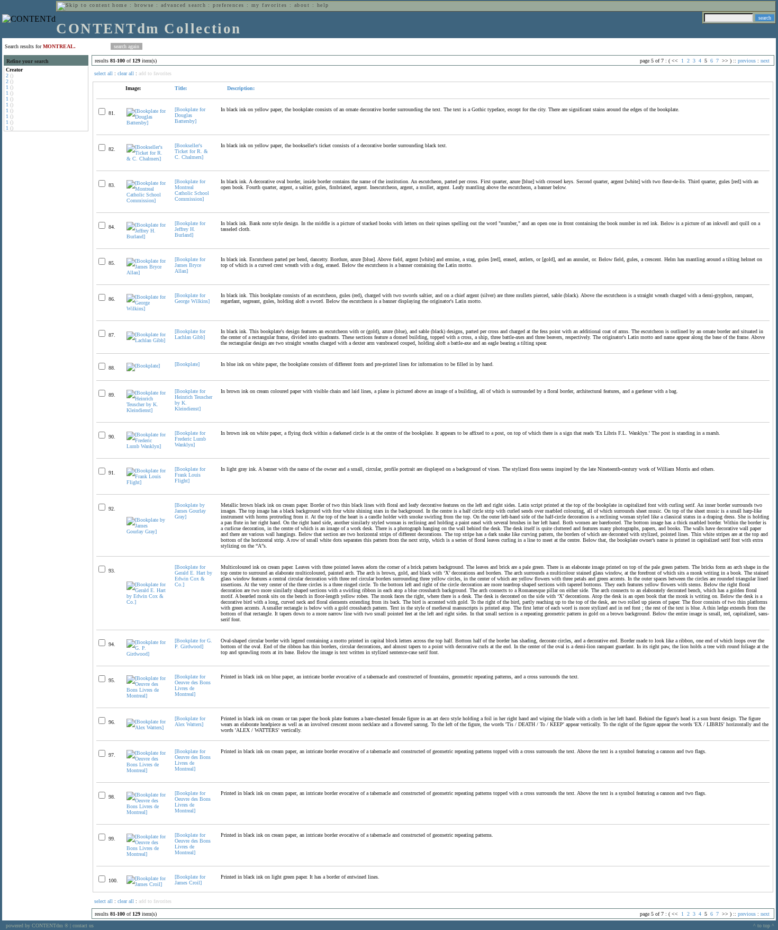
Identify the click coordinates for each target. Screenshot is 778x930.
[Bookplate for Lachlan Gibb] (190, 334)
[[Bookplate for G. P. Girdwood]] (146, 654)
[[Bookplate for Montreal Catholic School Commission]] (146, 200)
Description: (240, 88)
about (302, 5)
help (323, 5)
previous (747, 61)
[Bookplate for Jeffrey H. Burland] (190, 229)
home (119, 5)
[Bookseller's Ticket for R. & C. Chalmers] (191, 151)
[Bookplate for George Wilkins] (192, 298)
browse (144, 5)
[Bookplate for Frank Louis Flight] (190, 475)
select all (103, 73)
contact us (83, 925)
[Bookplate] (187, 364)
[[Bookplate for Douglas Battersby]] (146, 123)
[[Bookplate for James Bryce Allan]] (146, 272)
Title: (181, 88)
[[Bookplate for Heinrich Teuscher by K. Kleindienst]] (146, 410)
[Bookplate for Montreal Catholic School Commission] (192, 190)
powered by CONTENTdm (37, 925)
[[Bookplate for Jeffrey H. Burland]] (146, 236)
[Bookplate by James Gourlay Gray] (190, 511)
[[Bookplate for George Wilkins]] (146, 308)
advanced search (183, 5)
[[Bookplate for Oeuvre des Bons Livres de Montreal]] (146, 696)
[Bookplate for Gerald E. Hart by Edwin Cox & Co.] (193, 575)
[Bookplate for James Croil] (190, 880)
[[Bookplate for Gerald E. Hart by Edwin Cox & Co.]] (146, 602)
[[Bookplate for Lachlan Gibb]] (146, 340)
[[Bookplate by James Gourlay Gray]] (146, 531)
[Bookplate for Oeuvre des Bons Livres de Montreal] (193, 685)
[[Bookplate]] (143, 366)
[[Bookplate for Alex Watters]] (146, 727)
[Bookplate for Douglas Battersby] (190, 115)
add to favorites (155, 73)
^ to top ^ (763, 925)
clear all (125, 73)
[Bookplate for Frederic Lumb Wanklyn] (190, 439)
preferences (228, 5)
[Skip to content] (83, 5)
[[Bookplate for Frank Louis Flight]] (146, 482)
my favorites (269, 5)
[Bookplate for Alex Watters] (190, 721)
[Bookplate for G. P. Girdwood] (193, 643)
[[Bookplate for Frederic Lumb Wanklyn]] (146, 446)
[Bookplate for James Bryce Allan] (190, 265)
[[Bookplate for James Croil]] (146, 884)
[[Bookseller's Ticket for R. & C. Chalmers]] (146, 159)
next (765, 61)
